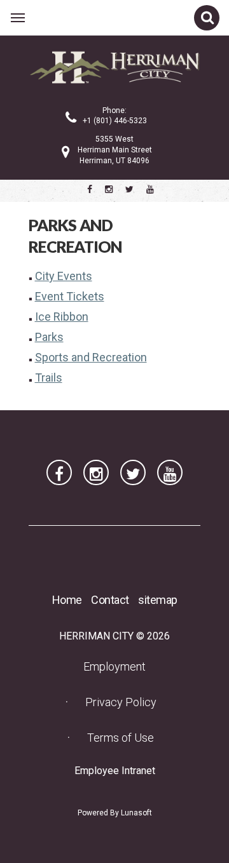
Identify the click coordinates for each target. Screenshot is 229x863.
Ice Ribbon (61, 316)
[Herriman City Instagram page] (109, 189)
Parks (49, 337)
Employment (118, 666)
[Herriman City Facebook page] (89, 189)
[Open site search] (206, 17)
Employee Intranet (118, 770)
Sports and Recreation (91, 357)
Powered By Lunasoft (115, 812)
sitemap (157, 599)
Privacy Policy (120, 702)
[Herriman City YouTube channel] (150, 189)
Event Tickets (69, 296)
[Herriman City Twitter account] (129, 189)
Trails (48, 377)
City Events (63, 276)
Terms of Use (120, 737)
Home (67, 599)
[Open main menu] (18, 18)
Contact (110, 599)
